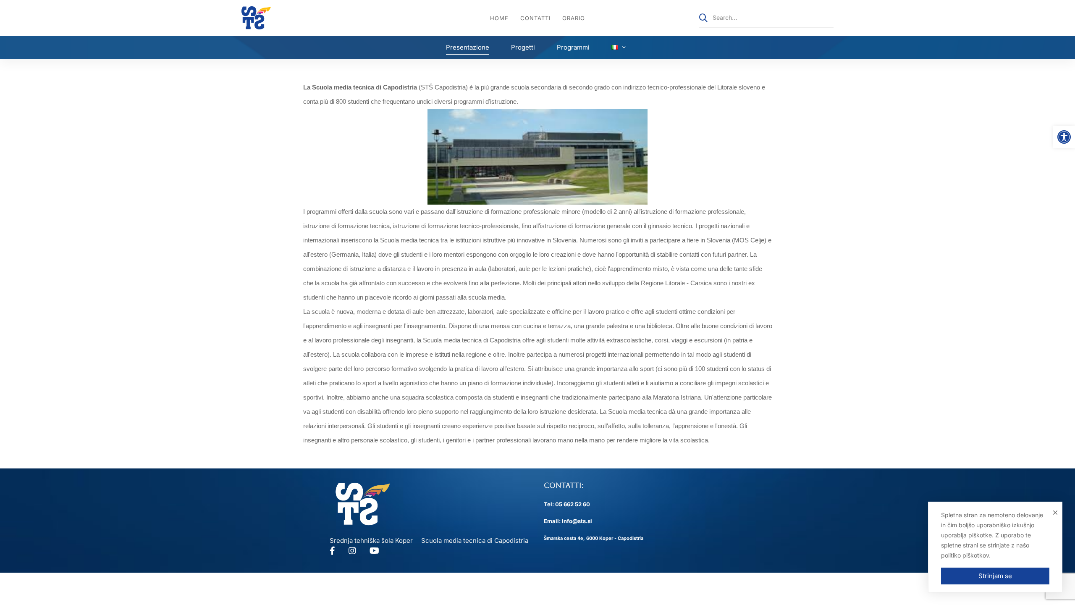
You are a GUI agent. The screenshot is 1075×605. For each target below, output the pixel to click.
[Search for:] (766, 17)
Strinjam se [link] (995, 576)
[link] (1064, 137)
